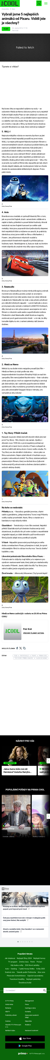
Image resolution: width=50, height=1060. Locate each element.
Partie (32, 962)
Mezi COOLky (8, 829)
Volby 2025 (40, 969)
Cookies (8, 1021)
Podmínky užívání (11, 1015)
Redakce (28, 1025)
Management (29, 1001)
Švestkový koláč (25, 983)
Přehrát (8, 826)
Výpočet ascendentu (35, 976)
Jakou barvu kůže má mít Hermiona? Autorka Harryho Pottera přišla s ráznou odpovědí (16, 771)
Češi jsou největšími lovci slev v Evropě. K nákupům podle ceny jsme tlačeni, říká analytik (24, 919)
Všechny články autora (33, 633)
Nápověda (28, 1021)
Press (27, 1004)
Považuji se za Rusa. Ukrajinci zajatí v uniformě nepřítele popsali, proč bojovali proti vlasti (24, 908)
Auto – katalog (11, 969)
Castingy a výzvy (30, 1008)
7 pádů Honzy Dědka (26, 969)
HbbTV (7, 1011)
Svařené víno (10, 972)
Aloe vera (41, 972)
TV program (12, 962)
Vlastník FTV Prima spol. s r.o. (13, 1026)
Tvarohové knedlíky (17, 979)
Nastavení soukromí (31, 1030)
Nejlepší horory (39, 958)
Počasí (39, 962)
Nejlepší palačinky (33, 979)
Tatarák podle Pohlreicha (26, 972)
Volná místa (9, 1004)
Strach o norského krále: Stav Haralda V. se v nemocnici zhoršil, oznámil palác (23, 930)
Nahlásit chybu (10, 1030)
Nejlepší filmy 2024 (24, 958)
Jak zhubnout (10, 958)
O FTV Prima (9, 1001)
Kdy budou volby (17, 965)
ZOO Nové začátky (32, 965)
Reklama (8, 1008)
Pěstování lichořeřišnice (16, 976)
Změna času (24, 962)
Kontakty (28, 1011)
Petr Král (15, 30)
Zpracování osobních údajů (32, 1016)
